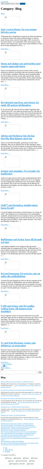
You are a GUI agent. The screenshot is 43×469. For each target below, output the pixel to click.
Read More (5, 49)
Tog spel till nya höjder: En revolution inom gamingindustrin (17, 390)
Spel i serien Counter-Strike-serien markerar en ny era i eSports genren (19, 443)
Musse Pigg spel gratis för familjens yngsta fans (13, 436)
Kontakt (7, 451)
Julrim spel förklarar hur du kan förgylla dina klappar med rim (18, 137)
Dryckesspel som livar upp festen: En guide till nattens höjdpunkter (20, 103)
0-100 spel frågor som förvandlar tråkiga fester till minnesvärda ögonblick (18, 309)
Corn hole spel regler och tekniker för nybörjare (13, 444)
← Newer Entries (6, 364)
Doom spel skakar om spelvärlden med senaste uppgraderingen (20, 65)
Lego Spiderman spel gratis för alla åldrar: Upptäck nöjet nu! (17, 435)
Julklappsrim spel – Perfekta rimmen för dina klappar (15, 407)
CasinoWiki (4, 2)
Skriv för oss (9, 449)
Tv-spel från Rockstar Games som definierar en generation (18, 344)
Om (6, 448)
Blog (2, 13)
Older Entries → (6, 368)
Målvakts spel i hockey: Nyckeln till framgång (13, 415)
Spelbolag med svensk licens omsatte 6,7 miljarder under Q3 (17, 381)
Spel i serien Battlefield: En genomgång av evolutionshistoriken (18, 433)
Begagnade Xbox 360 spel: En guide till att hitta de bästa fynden (18, 398)
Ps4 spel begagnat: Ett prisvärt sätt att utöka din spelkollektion (20, 275)
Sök (2, 369)
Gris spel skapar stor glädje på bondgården (12, 441)
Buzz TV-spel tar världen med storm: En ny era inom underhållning (19, 431)
